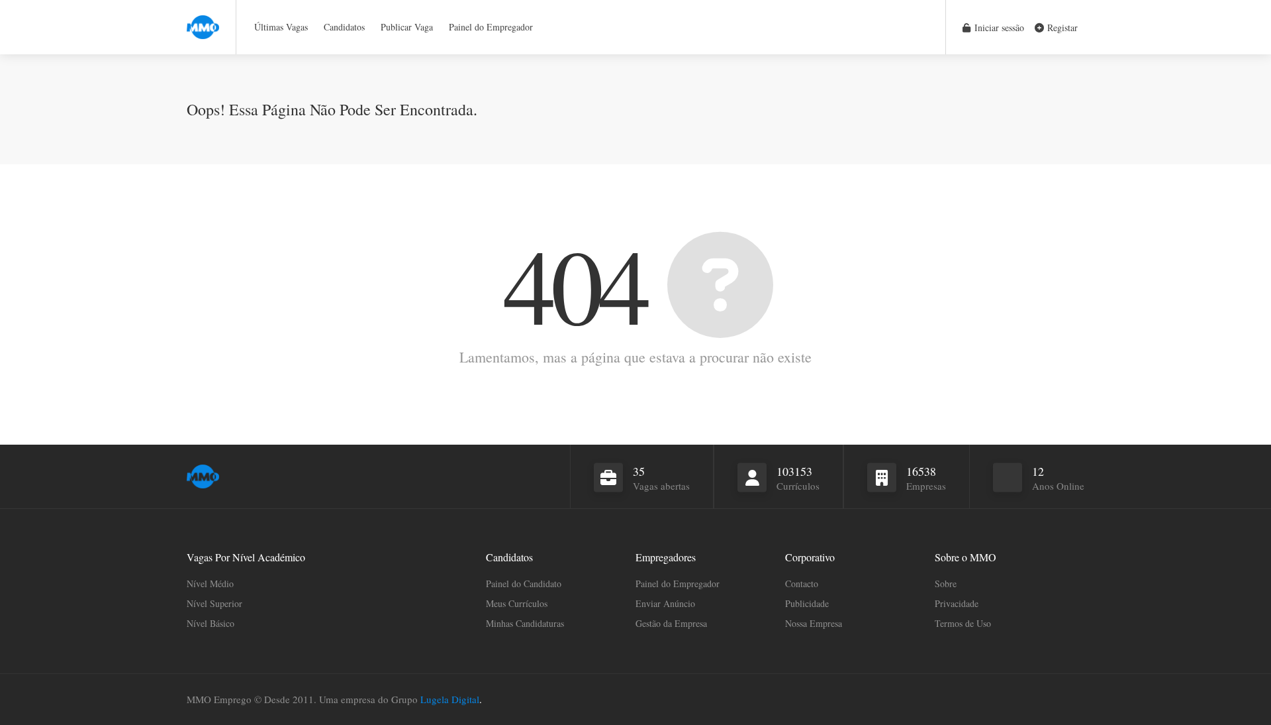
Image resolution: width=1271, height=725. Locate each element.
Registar (1061, 27)
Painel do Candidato (523, 583)
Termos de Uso (963, 623)
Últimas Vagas (281, 27)
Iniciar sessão (998, 27)
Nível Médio (210, 583)
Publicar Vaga (407, 27)
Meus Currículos (516, 603)
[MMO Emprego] (203, 20)
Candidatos (344, 27)
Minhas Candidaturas (525, 623)
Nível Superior (214, 603)
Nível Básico (210, 623)
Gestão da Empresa (671, 623)
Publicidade (807, 603)
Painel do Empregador (491, 27)
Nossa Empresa (813, 623)
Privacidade (956, 603)
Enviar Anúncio (665, 603)
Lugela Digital (449, 699)
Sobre (946, 583)
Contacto (801, 583)
